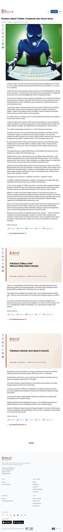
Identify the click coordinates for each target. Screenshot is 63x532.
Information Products (7, 501)
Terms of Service (37, 498)
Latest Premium (6, 484)
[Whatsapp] (3, 515)
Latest (3, 482)
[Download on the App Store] (7, 522)
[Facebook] (7, 515)
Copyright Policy (37, 503)
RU (59, 528)
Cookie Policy (36, 505)
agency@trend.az (6, 473)
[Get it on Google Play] (18, 522)
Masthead (35, 484)
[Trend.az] (7, 11)
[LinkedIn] (21, 515)
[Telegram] (17, 515)
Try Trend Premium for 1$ (17, 233)
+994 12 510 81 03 (6, 471)
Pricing (3, 498)
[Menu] (60, 11)
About (34, 482)
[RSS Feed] (25, 515)
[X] (10, 515)
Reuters (36, 289)
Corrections (36, 491)
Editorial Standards (38, 489)
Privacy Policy (36, 501)
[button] (2, 25)
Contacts (35, 487)
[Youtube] (14, 515)
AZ (56, 528)
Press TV (43, 373)
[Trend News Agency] (6, 458)
